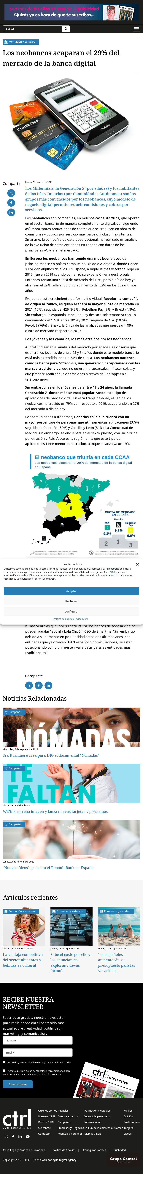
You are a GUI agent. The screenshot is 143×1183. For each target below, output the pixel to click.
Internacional (92, 1122)
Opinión (128, 1116)
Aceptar (71, 591)
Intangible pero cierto (97, 1116)
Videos (128, 1133)
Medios (128, 1110)
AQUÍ (112, 572)
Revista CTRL (46, 1122)
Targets (128, 1128)
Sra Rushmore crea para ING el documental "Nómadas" (51, 755)
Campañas (64, 1122)
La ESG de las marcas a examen (103, 1128)
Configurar (71, 611)
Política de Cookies (63, 619)
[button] (137, 564)
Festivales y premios (70, 1133)
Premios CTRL (46, 1116)
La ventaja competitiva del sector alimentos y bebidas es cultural (23, 960)
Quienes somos (47, 1110)
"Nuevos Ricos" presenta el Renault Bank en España (48, 867)
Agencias (63, 1110)
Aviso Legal (82, 619)
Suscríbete (44, 1128)
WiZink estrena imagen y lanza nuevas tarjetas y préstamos (55, 811)
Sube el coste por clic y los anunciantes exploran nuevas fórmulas (70, 962)
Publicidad (120, 1150)
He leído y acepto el (39, 1062)
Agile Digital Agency (64, 1160)
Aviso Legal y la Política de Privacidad (51, 1062)
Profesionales (132, 1122)
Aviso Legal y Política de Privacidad (24, 1150)
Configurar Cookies (94, 1150)
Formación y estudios (97, 1110)
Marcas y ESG (92, 1133)
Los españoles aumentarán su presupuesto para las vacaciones (116, 962)
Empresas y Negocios (71, 1128)
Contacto (44, 1133)
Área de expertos (68, 1116)
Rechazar (71, 601)
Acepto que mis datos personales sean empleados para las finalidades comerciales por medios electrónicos (37, 1072)
